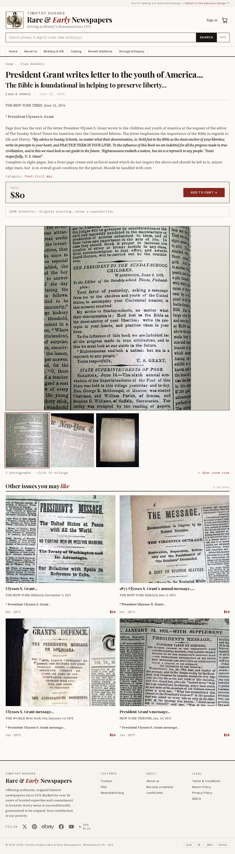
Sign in (212, 20)
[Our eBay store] (48, 826)
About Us (30, 51)
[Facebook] (61, 826)
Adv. (223, 37)
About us (152, 781)
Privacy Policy (202, 792)
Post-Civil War (38, 176)
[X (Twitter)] (24, 826)
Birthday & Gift (54, 51)
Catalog (76, 51)
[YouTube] (71, 826)
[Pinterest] (34, 826)
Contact (106, 781)
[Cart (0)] (224, 20)
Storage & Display (131, 51)
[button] (117, 318)
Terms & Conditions (206, 781)
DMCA (196, 798)
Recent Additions (100, 51)
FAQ (103, 787)
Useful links (154, 792)
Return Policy (201, 787)
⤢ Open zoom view (213, 473)
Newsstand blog (112, 792)
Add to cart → (204, 192)
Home (13, 51)
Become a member (159, 787)
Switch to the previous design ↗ (207, 3)
